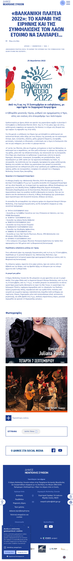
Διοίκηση (19, 495)
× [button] (28, 527)
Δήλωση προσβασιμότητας (19, 511)
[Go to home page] (13, 3)
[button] (16, 556)
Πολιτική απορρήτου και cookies (19, 516)
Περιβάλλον (19, 499)
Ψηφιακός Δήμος (19, 503)
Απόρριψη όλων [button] (22, 552)
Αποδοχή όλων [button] (9, 552)
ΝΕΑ (45, 46)
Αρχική (27, 46)
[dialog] (16, 542)
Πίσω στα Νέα (14, 41)
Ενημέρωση (36, 46)
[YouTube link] (60, 450)
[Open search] (62, 3)
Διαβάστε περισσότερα (18, 543)
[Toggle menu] (68, 3)
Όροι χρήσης (19, 507)
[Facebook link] (53, 450)
